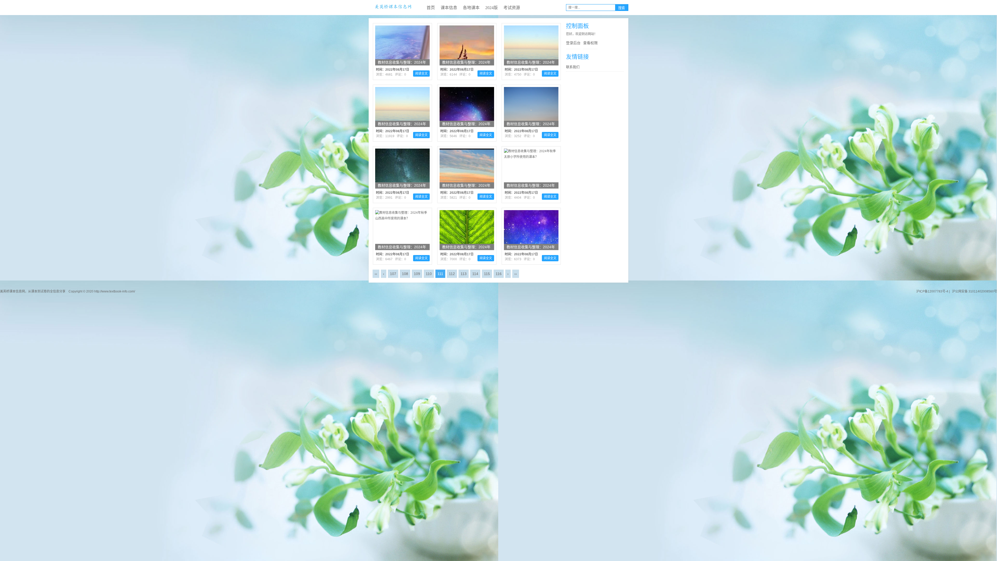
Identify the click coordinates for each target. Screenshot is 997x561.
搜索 (621, 8)
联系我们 (573, 67)
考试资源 (511, 7)
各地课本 (471, 7)
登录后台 (573, 43)
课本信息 (449, 7)
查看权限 (590, 43)
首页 (431, 7)
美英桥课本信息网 (393, 7)
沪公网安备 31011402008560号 (974, 291)
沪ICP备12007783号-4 (932, 291)
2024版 (491, 7)
